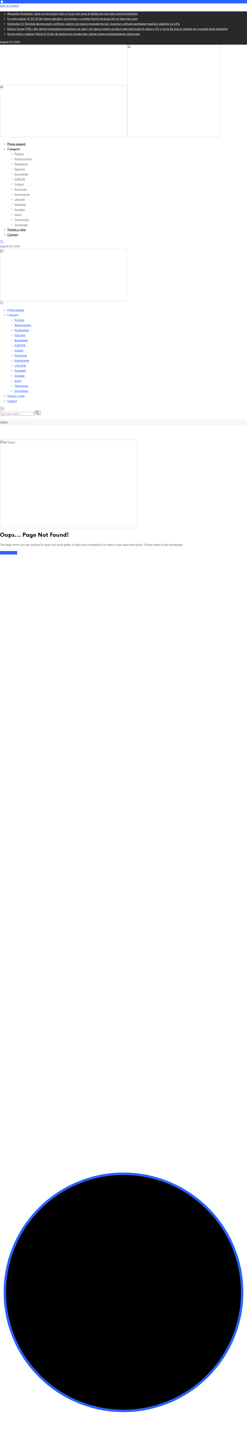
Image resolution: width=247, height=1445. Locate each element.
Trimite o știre (16, 230)
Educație (19, 169)
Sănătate (20, 204)
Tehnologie (21, 220)
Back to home (8, 552)
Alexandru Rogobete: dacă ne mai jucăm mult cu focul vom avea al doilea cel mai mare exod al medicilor (72, 14)
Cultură (19, 184)
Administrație (23, 159)
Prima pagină (16, 144)
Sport (18, 215)
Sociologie (21, 225)
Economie (20, 189)
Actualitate (21, 174)
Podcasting (21, 164)
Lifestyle (19, 199)
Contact (12, 235)
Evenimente (22, 194)
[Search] (2, 243)
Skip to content (9, 6)
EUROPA (19, 179)
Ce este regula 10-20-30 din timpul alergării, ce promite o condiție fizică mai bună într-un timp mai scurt (72, 19)
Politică (19, 154)
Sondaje (19, 209)
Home (4, 422)
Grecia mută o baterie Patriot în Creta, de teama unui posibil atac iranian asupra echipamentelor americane (73, 34)
